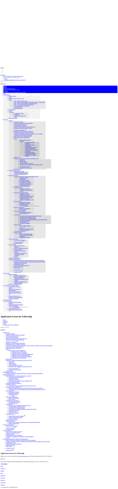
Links (2, 473)
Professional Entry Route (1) (9, 372)
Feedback (3, 485)
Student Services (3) (10, 414)
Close (2, 67)
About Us (3, 478)
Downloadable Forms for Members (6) (17, 350)
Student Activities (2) (10, 421)
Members (5, 322)
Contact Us (3, 468)
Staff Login (3, 482)
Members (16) (6, 332)
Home (4, 319)
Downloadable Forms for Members (10, 324)
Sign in (5, 76)
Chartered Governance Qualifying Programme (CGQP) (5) (18, 376)
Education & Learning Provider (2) (13, 387)
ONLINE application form (23, 456)
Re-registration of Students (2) (12, 400)
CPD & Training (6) (7, 430)
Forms (4, 323)
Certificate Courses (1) (11, 384)
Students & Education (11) (9, 374)
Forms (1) (8, 349)
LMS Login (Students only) (17, 76)
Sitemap (2, 471)
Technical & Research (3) (8, 424)
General (5, 78)
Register (9, 76)
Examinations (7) (9, 404)
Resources (5, 321)
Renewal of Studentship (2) (12, 396)
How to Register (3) (10, 390)
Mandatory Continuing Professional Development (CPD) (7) (19, 360)
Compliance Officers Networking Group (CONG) (15, 80)
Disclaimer (3, 475)
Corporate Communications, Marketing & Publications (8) (15, 439)
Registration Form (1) (13, 394)
